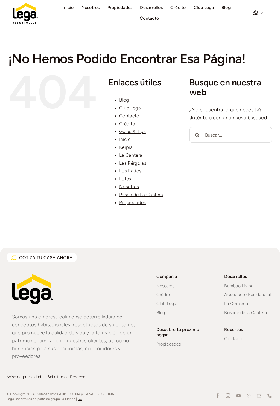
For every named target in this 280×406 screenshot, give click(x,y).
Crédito (127, 123)
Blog (124, 100)
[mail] (259, 395)
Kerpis (125, 147)
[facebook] (217, 395)
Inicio (125, 139)
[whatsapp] (249, 395)
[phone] (269, 395)
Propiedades (132, 202)
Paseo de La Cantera (141, 194)
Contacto (129, 115)
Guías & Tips (132, 131)
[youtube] (238, 395)
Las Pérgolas (132, 163)
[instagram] (228, 395)
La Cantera (130, 155)
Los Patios (130, 170)
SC (80, 399)
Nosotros (129, 186)
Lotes (125, 178)
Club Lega (130, 108)
